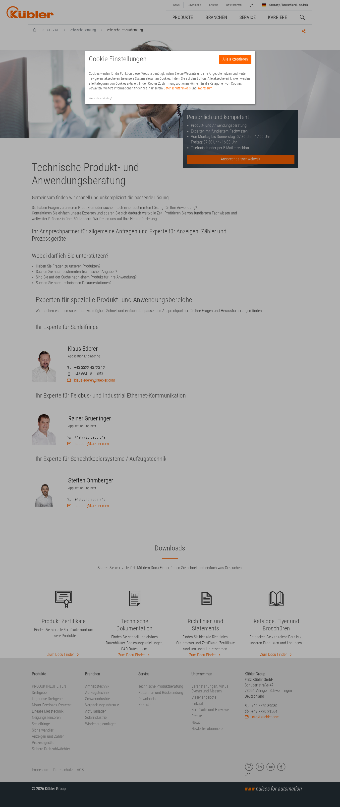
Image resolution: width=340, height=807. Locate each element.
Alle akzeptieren (235, 59)
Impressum (205, 88)
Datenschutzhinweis (177, 88)
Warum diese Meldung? (100, 98)
